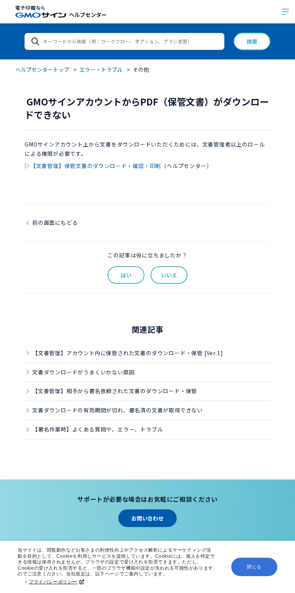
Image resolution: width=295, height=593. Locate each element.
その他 (141, 69)
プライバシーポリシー (53, 582)
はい (126, 275)
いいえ (169, 275)
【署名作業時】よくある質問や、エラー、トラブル (97, 429)
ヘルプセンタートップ (42, 69)
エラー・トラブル (101, 69)
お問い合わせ (147, 518)
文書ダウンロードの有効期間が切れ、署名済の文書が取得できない (117, 410)
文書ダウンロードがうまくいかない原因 (83, 372)
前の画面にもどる (55, 222)
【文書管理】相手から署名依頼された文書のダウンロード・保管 (114, 391)
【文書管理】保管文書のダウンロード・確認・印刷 (95, 166)
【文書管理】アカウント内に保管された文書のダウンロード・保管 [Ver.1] (127, 353)
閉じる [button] (254, 567)
